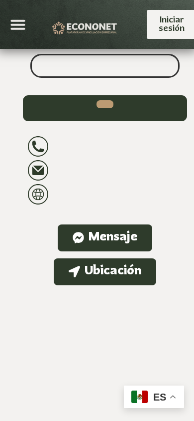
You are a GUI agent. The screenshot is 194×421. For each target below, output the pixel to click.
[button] (18, 24)
